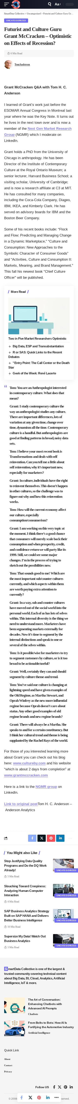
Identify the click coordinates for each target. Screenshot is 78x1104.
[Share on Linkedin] (47, 1097)
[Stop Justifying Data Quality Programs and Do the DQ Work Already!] (63, 865)
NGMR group (46, 787)
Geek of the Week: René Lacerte (34, 373)
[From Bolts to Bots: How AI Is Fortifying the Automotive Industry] (14, 1028)
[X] (59, 1087)
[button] (7, 4)
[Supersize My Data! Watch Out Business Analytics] (63, 940)
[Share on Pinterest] (39, 1097)
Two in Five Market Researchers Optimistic (37, 338)
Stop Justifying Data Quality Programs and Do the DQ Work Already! (25, 865)
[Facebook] (54, 1087)
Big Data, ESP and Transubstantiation (38, 346)
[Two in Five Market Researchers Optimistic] (39, 315)
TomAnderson (22, 64)
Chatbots (33, 1014)
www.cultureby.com (29, 763)
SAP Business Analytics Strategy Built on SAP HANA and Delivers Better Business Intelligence (26, 915)
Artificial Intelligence (39, 1032)
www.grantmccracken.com (26, 775)
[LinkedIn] (71, 1087)
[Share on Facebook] (21, 1097)
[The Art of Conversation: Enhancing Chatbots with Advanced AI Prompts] (14, 1005)
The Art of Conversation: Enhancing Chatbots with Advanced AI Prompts (45, 1004)
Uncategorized (16, 20)
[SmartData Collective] (15, 4)
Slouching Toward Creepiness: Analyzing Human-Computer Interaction (25, 890)
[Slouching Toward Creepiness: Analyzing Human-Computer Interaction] (63, 890)
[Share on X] (30, 1097)
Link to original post (21, 804)
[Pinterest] (65, 1087)
